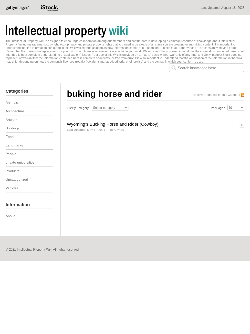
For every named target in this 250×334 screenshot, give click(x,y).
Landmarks (14, 145)
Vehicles (12, 188)
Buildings (13, 128)
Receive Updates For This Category (216, 95)
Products (12, 171)
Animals (12, 102)
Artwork (119, 130)
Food (10, 137)
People (11, 154)
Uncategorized (17, 179)
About (10, 216)
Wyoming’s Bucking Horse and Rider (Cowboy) (112, 124)
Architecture (15, 111)
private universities (20, 162)
